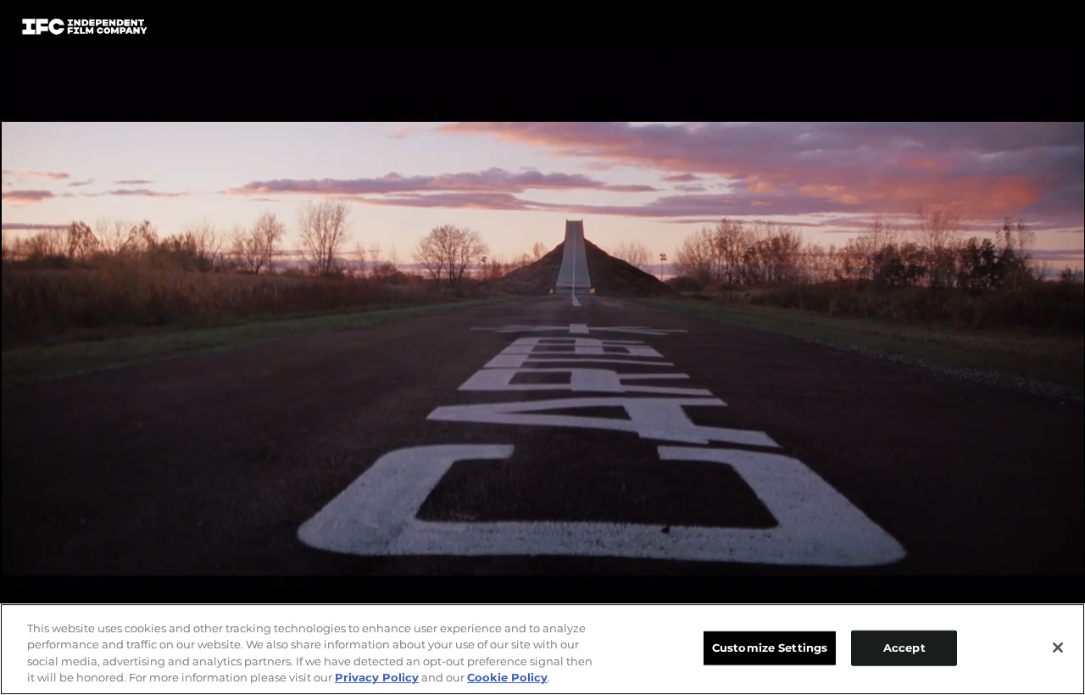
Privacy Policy (377, 677)
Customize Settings (769, 647)
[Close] (1058, 647)
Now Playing (255, 30)
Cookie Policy (507, 677)
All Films (999, 31)
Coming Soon (380, 30)
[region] (542, 649)
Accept (904, 647)
